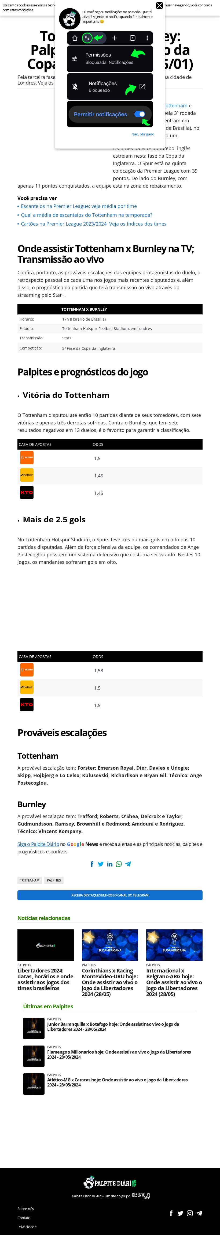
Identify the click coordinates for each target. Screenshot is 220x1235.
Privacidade (26, 1226)
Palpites (54, 880)
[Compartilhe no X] (101, 864)
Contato (23, 1217)
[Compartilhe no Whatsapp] (119, 864)
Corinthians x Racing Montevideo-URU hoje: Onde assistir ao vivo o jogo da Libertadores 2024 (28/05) (110, 982)
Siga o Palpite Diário (38, 844)
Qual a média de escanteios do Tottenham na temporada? (86, 215)
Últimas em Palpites (48, 1006)
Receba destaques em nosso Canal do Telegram (109, 895)
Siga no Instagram (189, 1213)
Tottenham (175, 105)
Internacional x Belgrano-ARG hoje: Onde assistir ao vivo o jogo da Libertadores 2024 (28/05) (174, 982)
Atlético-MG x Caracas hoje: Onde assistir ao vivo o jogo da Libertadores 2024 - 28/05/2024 (117, 1082)
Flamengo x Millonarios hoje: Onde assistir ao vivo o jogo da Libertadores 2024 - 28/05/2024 (119, 1055)
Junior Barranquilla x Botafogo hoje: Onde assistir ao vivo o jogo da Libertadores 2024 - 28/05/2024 (113, 1027)
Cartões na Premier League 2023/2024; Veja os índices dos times (94, 223)
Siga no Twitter (180, 1213)
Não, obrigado (142, 134)
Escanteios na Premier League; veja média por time (79, 206)
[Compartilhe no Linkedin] (110, 864)
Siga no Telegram (199, 1213)
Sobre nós (25, 1208)
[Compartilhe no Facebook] (92, 864)
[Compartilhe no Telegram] (128, 864)
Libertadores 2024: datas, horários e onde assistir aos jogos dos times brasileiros (45, 979)
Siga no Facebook (171, 1213)
